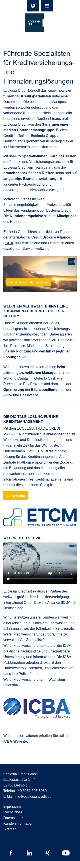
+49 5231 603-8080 (31, 791)
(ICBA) (8, 243)
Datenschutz (13, 818)
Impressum (12, 807)
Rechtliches (12, 812)
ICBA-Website (15, 741)
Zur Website (16, 496)
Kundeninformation (18, 823)
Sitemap (9, 829)
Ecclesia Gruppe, (45, 136)
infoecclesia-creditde (33, 796)
